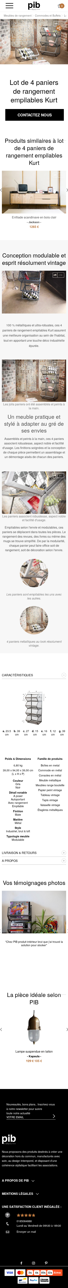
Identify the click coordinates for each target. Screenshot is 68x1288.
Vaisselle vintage (50, 805)
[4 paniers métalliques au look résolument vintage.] (34, 620)
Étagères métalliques (50, 810)
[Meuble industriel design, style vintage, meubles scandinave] (34, 5)
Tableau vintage (50, 795)
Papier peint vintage (50, 790)
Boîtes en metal (50, 765)
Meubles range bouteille (50, 785)
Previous (3, 42)
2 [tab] (31, 58)
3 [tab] (37, 58)
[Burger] (9, 6)
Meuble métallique (50, 780)
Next (65, 42)
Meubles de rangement (18, 15)
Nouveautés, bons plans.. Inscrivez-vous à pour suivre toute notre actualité (30, 1108)
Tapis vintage (50, 800)
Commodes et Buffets (48, 15)
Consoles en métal (50, 775)
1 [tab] (25, 58)
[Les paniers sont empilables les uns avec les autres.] (34, 573)
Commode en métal (50, 770)
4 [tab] (42, 58)
